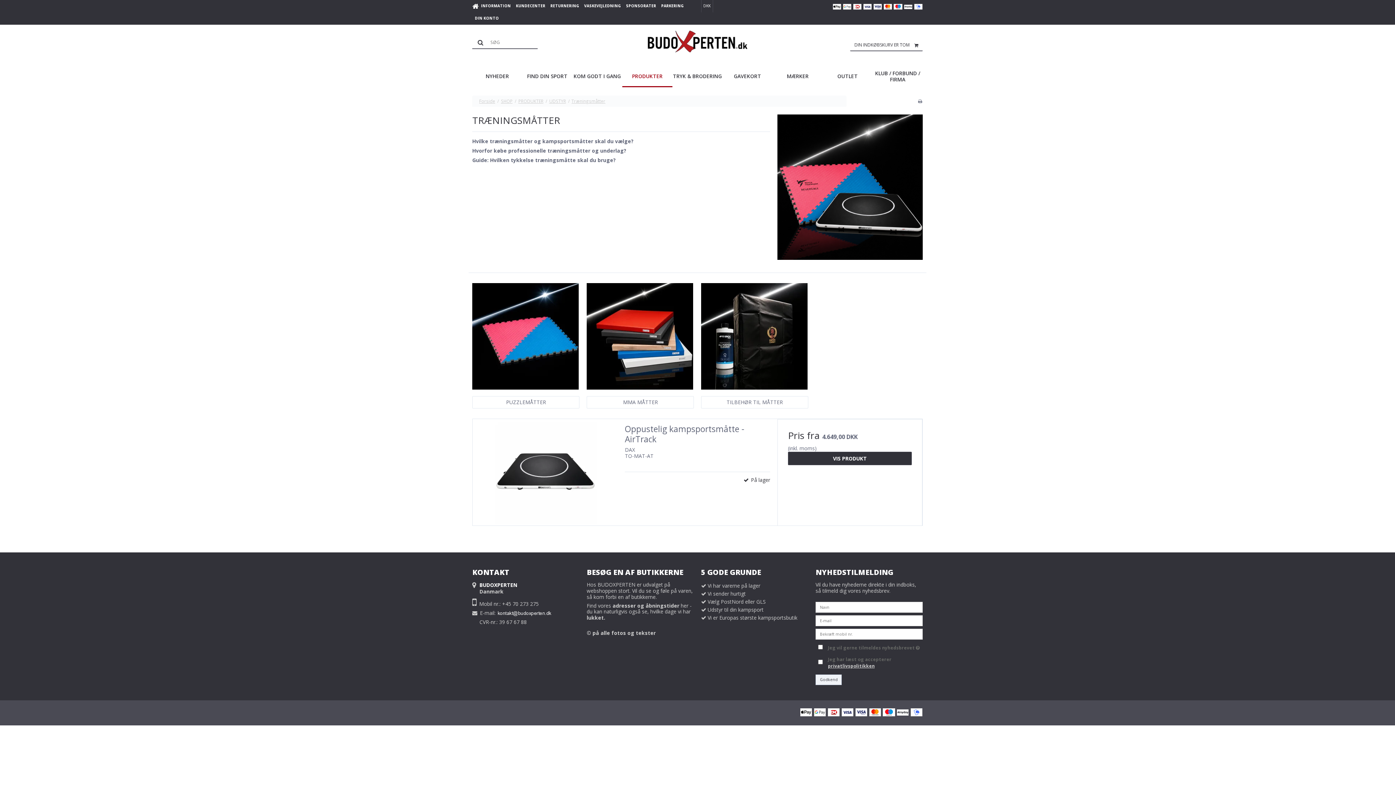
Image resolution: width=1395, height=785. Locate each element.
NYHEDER (497, 76)
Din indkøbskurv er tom (882, 45)
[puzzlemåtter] (525, 336)
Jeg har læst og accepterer (859, 662)
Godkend (829, 679)
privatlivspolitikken (851, 666)
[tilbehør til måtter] (754, 336)
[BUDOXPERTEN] (698, 41)
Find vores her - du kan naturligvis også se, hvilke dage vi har (639, 611)
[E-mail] (869, 619)
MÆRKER (798, 76)
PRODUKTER (647, 76)
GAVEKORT (747, 76)
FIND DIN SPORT (547, 76)
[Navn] (869, 606)
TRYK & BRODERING (697, 76)
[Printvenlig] (920, 101)
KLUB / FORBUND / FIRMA (897, 76)
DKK (707, 5)
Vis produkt (850, 458)
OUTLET (847, 76)
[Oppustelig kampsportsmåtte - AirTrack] (545, 472)
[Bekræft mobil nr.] (869, 633)
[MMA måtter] (640, 336)
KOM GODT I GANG (597, 76)
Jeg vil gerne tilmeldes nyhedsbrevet (872, 646)
